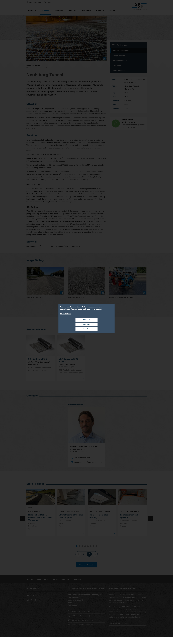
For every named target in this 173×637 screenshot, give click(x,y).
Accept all (86, 320)
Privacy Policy (65, 313)
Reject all (86, 329)
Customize (86, 324)
